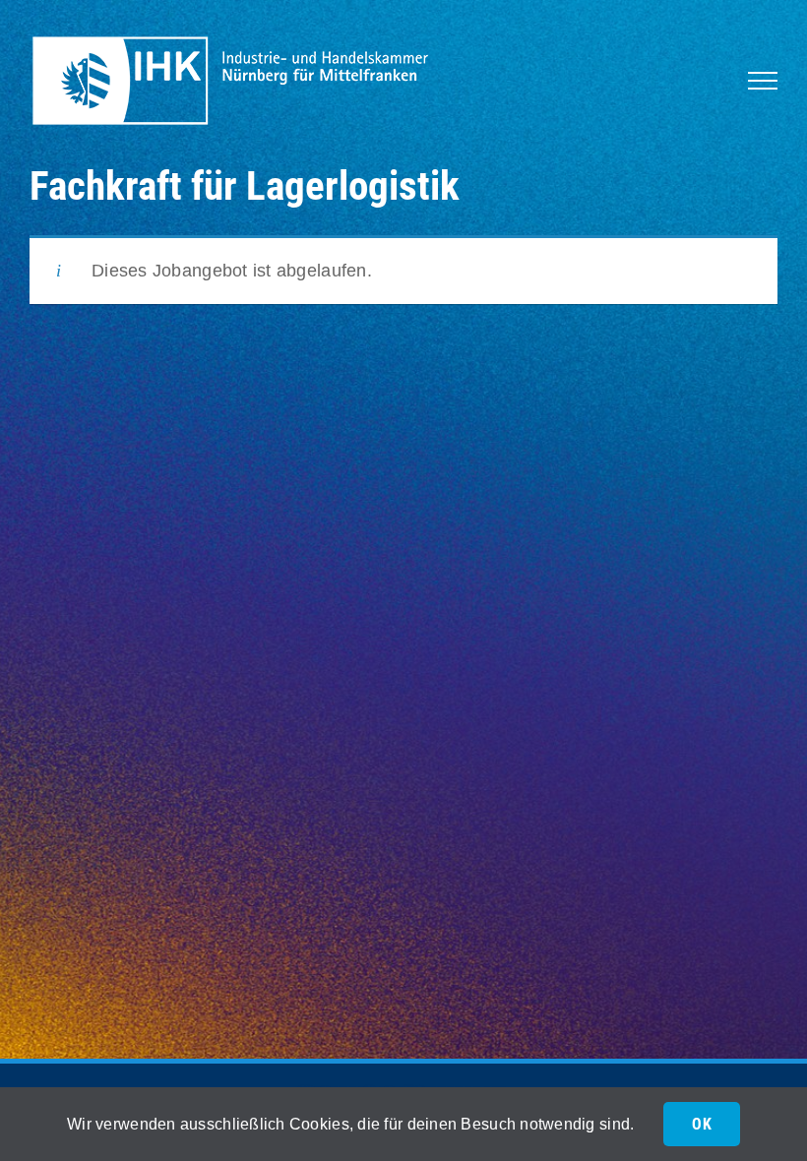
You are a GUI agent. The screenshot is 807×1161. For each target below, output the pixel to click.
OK (701, 1124)
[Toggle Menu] (762, 81)
